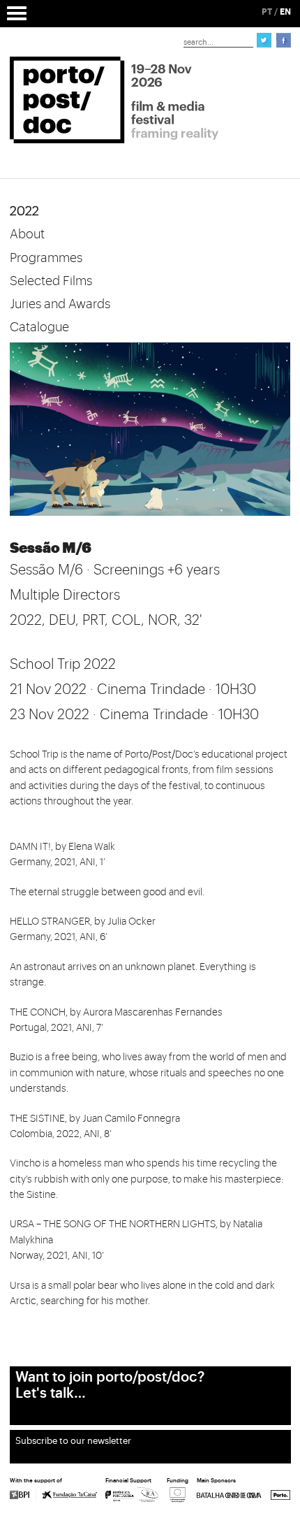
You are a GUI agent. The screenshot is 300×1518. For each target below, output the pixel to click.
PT (267, 12)
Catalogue (39, 327)
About (27, 234)
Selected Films (51, 281)
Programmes (46, 258)
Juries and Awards (60, 304)
